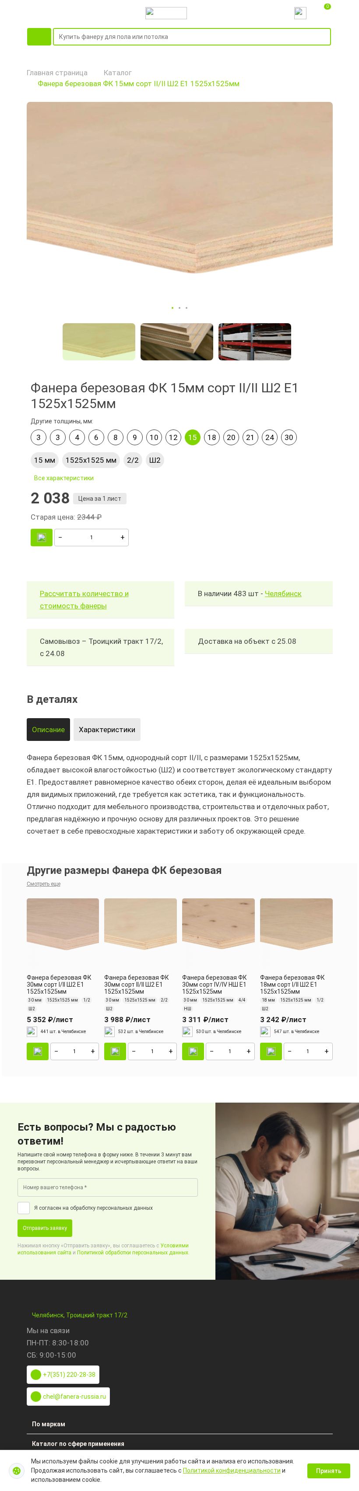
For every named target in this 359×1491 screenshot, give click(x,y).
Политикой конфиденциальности (232, 1470)
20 (231, 437)
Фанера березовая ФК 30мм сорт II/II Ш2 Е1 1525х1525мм (136, 984)
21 (250, 437)
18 (212, 437)
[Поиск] (325, 37)
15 (192, 437)
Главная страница (57, 72)
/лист (50, 1019)
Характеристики (107, 729)
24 (269, 437)
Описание (48, 729)
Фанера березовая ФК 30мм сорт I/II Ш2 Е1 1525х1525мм (59, 984)
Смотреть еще (43, 884)
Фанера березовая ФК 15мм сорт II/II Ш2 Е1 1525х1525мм (138, 83)
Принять (328, 1470)
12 (173, 437)
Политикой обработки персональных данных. (133, 1253)
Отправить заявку (45, 1228)
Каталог (118, 72)
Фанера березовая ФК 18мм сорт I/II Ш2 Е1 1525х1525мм (292, 984)
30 (289, 437)
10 (154, 437)
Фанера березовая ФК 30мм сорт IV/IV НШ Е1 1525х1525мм (214, 984)
